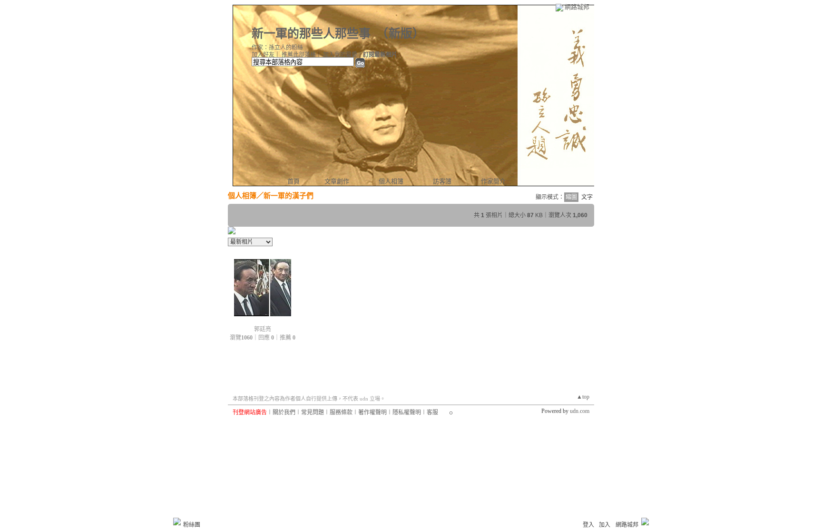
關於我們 (284, 412)
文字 (587, 197)
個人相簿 (391, 181)
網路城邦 (577, 6)
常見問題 (312, 412)
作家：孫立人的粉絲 (277, 47)
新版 (400, 33)
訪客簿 (442, 181)
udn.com (579, 411)
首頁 (293, 181)
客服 (432, 412)
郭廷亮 (262, 329)
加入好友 (263, 54)
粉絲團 (191, 525)
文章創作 (336, 181)
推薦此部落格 (299, 54)
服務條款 (341, 412)
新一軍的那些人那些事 (311, 33)
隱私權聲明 (406, 412)
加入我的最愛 (340, 54)
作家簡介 (493, 181)
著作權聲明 (372, 412)
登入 (588, 525)
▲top (583, 396)
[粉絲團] (177, 521)
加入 (604, 525)
